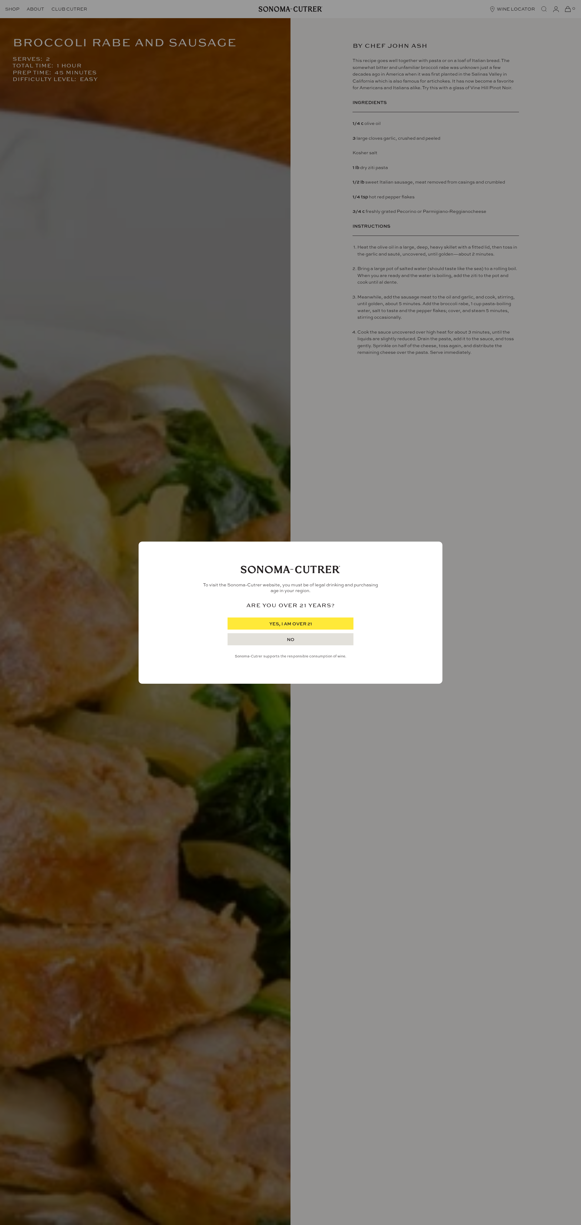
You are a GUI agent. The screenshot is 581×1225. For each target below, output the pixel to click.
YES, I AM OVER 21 (290, 624)
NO (290, 639)
